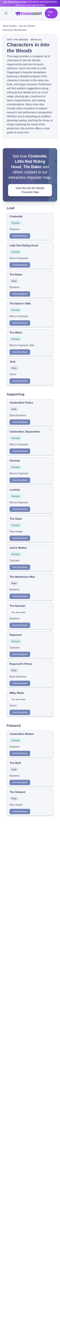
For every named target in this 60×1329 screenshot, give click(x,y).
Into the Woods (27, 26)
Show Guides (10, 26)
